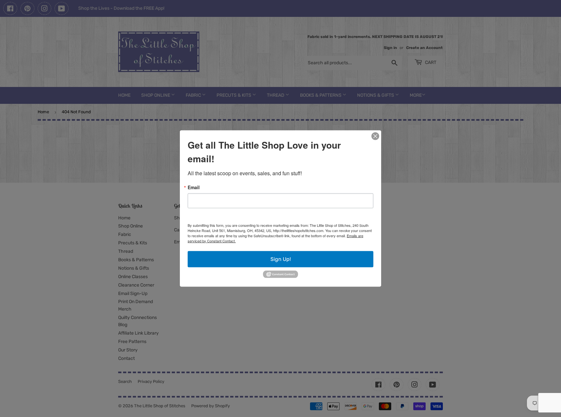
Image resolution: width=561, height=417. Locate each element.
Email (194, 187)
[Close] (375, 136)
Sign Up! (280, 259)
